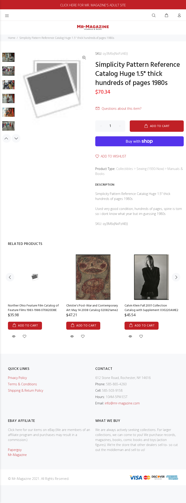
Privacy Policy (17, 378)
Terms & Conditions (22, 384)
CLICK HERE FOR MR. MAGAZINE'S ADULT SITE (93, 5)
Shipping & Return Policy (25, 390)
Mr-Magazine (17, 455)
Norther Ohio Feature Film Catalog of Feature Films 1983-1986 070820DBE (33, 308)
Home (11, 38)
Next (16, 138)
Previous (6, 138)
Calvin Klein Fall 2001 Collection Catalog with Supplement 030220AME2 (151, 308)
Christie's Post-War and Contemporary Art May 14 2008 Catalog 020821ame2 (92, 308)
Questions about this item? (121, 108)
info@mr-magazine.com (122, 403)
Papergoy (15, 450)
